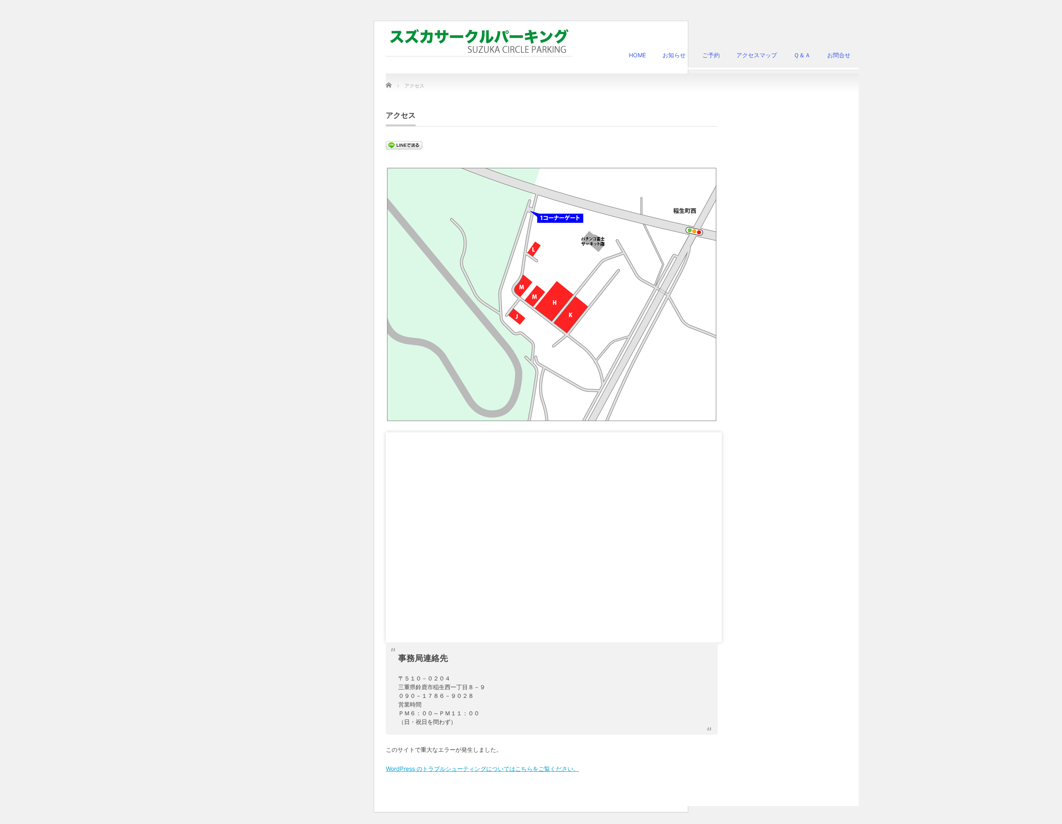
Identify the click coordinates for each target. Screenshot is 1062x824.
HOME (637, 55)
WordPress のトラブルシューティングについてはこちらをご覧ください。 (482, 768)
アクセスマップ (756, 55)
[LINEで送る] (404, 144)
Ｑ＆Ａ (802, 55)
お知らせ (674, 55)
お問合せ (838, 55)
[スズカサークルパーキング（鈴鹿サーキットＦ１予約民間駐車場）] (479, 41)
